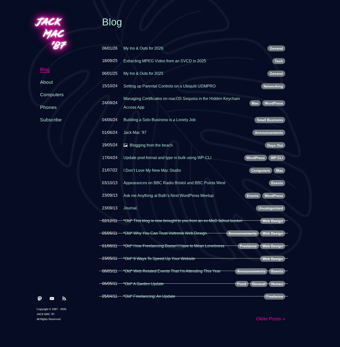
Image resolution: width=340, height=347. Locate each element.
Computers (52, 94)
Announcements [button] (269, 133)
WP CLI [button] (277, 158)
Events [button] (277, 183)
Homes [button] (277, 284)
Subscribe (51, 119)
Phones (48, 107)
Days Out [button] (275, 145)
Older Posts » (270, 318)
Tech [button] (279, 61)
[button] (40, 298)
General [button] (276, 48)
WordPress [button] (274, 103)
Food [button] (241, 284)
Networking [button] (273, 86)
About (46, 82)
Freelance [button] (248, 246)
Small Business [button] (270, 120)
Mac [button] (255, 103)
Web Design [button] (273, 221)
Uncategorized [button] (270, 208)
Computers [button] (260, 171)
